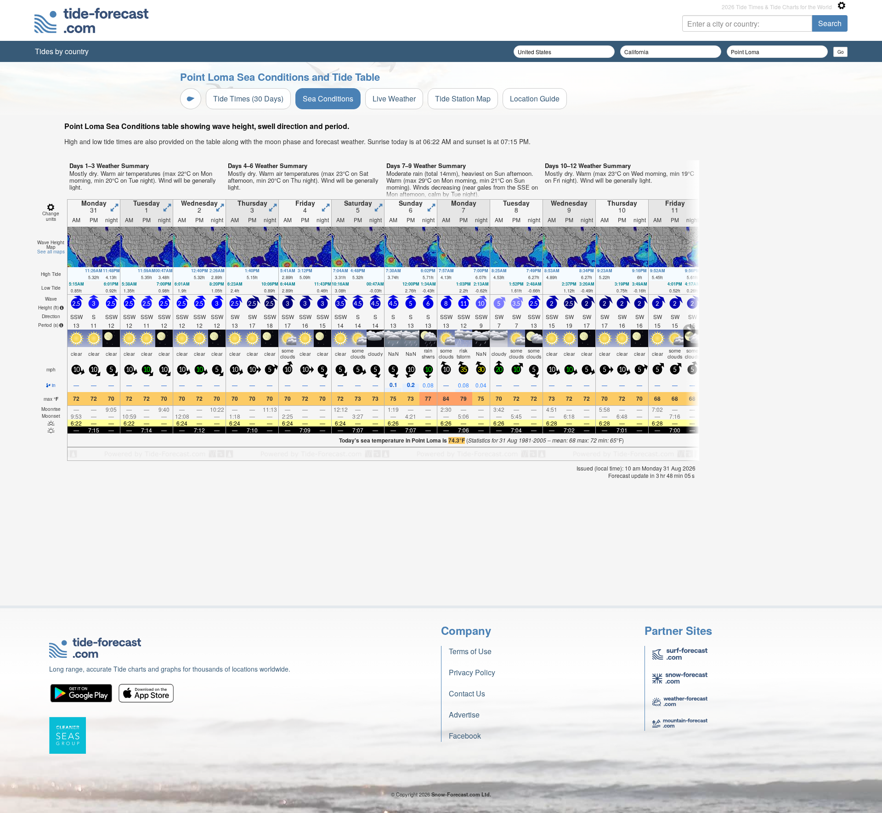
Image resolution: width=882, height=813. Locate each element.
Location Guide (535, 98)
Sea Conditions (328, 98)
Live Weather (394, 98)
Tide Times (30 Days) (248, 98)
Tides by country (62, 51)
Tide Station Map (463, 98)
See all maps (51, 251)
